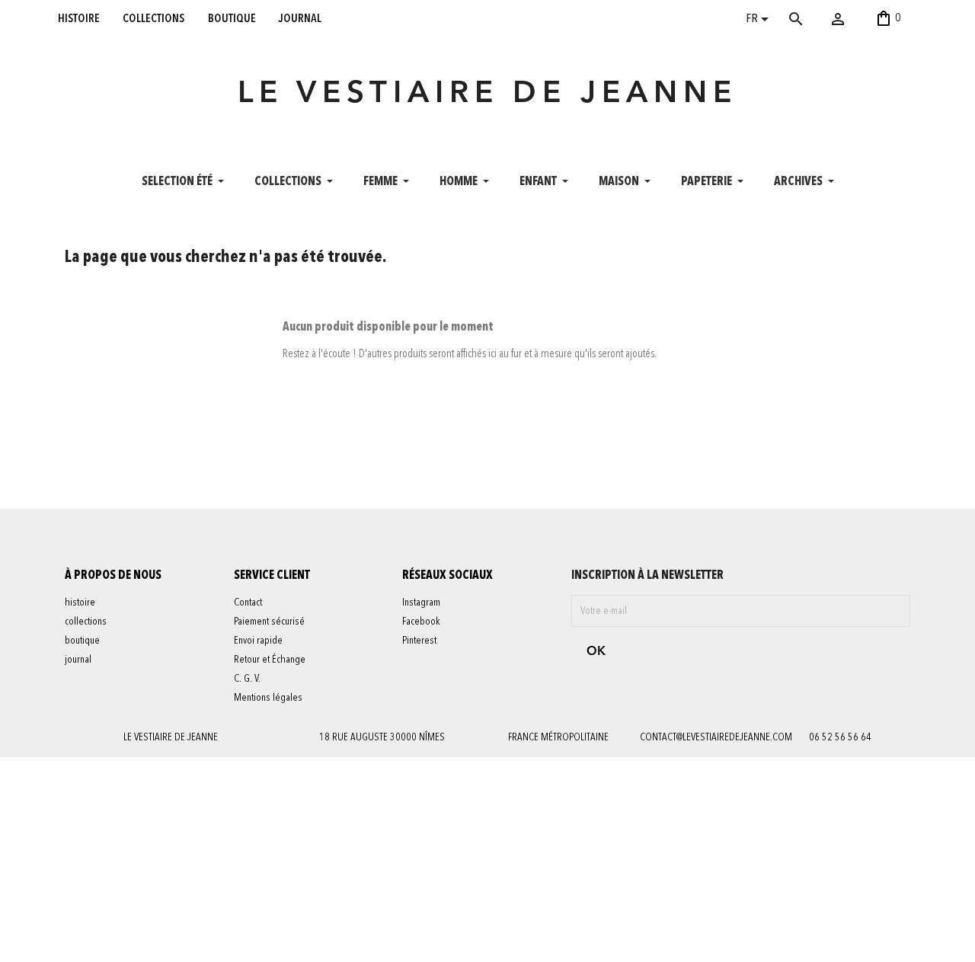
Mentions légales (268, 697)
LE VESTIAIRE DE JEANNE (487, 94)
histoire (79, 18)
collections (153, 18)
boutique (232, 18)
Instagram (421, 602)
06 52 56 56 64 (840, 737)
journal (300, 18)
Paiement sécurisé (269, 621)
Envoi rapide (258, 640)
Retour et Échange (269, 659)
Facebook (421, 621)
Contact (248, 602)
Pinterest (419, 640)
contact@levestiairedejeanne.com (716, 737)
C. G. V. (247, 678)
